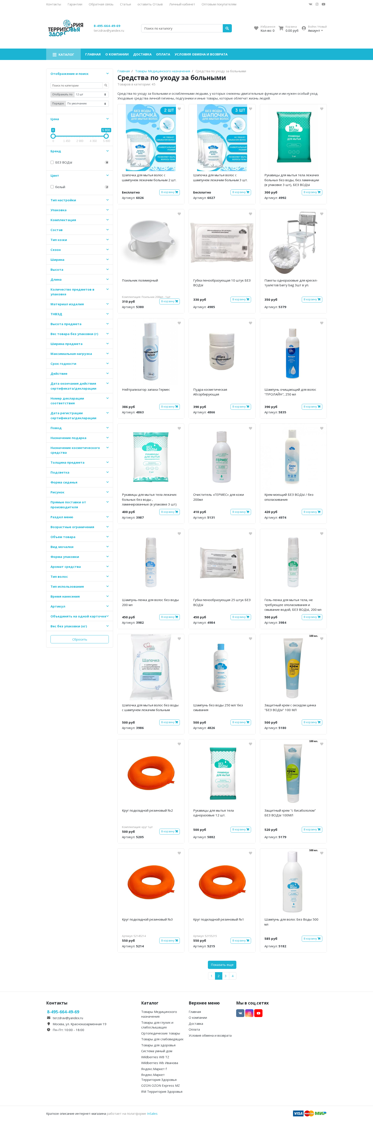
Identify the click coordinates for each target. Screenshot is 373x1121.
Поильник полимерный (140, 280)
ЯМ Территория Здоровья (161, 1091)
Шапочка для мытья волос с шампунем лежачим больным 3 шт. (220, 177)
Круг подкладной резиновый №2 (147, 810)
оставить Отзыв (150, 4)
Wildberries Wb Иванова (159, 1063)
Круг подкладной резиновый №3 (147, 919)
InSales (152, 1113)
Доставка (142, 54)
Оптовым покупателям (219, 4)
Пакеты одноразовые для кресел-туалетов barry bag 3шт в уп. (291, 282)
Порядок (58, 103)
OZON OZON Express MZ (160, 1085)
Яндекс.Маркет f (154, 1069)
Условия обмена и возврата (201, 54)
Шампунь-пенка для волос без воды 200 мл (150, 602)
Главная (93, 54)
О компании (117, 54)
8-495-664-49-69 (107, 26)
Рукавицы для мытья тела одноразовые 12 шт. (213, 812)
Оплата (163, 54)
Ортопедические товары (160, 1033)
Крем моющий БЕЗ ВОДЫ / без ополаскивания (288, 497)
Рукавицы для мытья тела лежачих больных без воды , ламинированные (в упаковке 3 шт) (149, 499)
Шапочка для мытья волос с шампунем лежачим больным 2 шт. (149, 177)
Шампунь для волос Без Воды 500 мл (291, 921)
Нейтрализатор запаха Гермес (146, 389)
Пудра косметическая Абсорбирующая (210, 392)
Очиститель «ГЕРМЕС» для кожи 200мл (218, 497)
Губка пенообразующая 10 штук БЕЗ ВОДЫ (222, 282)
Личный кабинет (182, 4)
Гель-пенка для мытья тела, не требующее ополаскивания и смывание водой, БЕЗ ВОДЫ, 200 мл (292, 605)
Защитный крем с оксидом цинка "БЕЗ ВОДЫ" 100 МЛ (290, 707)
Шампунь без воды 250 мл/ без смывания (218, 707)
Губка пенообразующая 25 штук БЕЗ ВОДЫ (222, 602)
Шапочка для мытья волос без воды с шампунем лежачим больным (150, 707)
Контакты (53, 4)
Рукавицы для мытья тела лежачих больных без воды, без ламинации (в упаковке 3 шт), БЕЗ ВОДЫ (291, 180)
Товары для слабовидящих (162, 1039)
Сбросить (79, 639)
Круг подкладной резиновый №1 (218, 919)
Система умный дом (156, 1051)
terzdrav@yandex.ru (109, 30)
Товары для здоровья (158, 1045)
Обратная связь (101, 4)
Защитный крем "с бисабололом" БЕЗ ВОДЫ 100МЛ (290, 812)
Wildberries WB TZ (155, 1057)
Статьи (125, 4)
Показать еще (222, 964)
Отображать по (62, 94)
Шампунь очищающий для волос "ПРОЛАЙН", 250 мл (290, 392)
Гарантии (75, 4)
